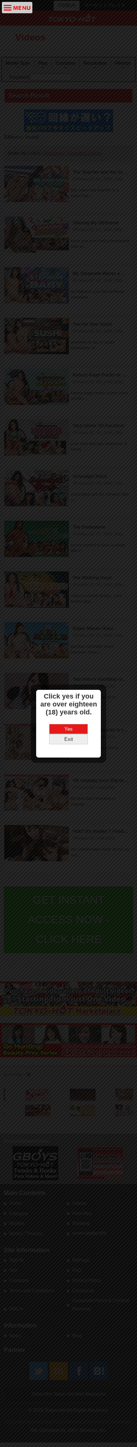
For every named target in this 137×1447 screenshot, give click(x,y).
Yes (68, 729)
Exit (68, 739)
